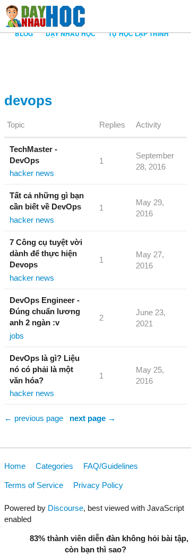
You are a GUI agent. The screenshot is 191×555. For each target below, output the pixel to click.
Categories (54, 465)
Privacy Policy (98, 485)
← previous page (33, 418)
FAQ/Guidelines (110, 465)
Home (14, 465)
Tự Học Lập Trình (138, 33)
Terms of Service (33, 485)
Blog (24, 33)
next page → (93, 418)
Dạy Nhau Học (71, 33)
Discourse (65, 507)
